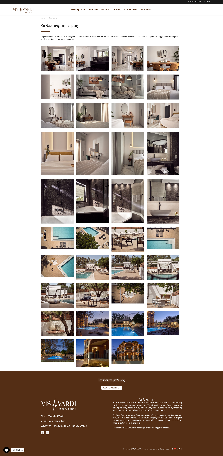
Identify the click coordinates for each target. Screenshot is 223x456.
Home (42, 18)
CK (180, 449)
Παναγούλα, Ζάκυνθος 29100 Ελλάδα (69, 426)
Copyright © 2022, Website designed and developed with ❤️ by (151, 449)
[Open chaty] (6, 450)
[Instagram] (47, 432)
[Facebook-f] (42, 432)
